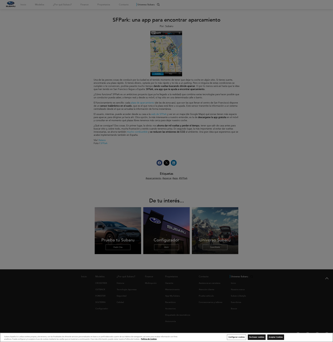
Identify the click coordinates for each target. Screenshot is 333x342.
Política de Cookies (149, 339)
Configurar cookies (236, 337)
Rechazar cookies (256, 337)
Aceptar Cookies (276, 337)
